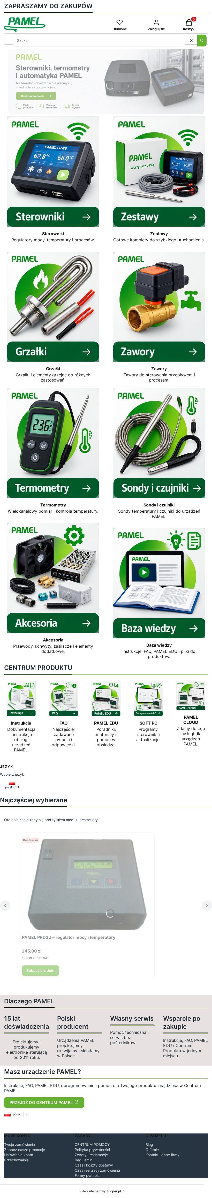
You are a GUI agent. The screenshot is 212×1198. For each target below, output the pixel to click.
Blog (149, 1144)
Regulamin (83, 1160)
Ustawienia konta (18, 1155)
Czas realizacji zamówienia (97, 1170)
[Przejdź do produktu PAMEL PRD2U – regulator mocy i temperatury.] (86, 884)
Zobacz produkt (40, 970)
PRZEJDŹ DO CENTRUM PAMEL (41, 1102)
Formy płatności (88, 1175)
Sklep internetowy (100, 1191)
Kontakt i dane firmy (162, 1155)
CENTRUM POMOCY (92, 1144)
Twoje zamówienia (19, 1144)
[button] (202, 40)
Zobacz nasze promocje (24, 1149)
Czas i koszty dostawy (94, 1165)
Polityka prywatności (92, 1149)
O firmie (152, 1149)
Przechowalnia (16, 1160)
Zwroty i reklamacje (91, 1155)
